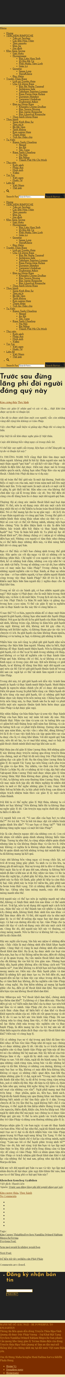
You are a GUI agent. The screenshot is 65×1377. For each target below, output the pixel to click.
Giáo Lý (23, 66)
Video (16, 173)
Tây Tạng (24, 150)
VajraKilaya (25, 74)
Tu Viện (10, 140)
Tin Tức (10, 175)
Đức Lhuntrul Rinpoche (32, 114)
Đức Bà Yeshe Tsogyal (31, 86)
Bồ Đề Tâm (19, 127)
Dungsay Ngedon (29, 96)
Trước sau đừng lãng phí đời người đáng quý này (36, 1187)
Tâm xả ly (18, 124)
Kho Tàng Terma (15, 51)
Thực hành (12, 119)
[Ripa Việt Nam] (32, 22)
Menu (3, 28)
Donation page (14, 1369)
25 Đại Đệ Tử (26, 61)
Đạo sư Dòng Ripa (23, 104)
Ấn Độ (22, 147)
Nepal (22, 145)
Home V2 (11, 1366)
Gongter (17, 69)
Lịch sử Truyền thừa (24, 81)
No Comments (8, 1196)
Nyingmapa (19, 56)
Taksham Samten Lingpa (33, 91)
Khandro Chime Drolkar (32, 107)
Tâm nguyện (20, 43)
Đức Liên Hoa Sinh (29, 58)
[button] (7, 192)
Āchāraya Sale (27, 89)
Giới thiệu (18, 53)
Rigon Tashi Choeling (25, 142)
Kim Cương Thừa (9, 1234)
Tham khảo (19, 135)
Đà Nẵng (24, 157)
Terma (14, 1238)
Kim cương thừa (22, 132)
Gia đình (17, 48)
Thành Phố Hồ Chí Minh (33, 160)
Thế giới (17, 188)
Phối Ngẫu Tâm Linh (31, 63)
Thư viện (11, 162)
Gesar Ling (25, 71)
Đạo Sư (17, 46)
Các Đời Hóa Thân (23, 41)
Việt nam (18, 178)
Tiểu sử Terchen (21, 38)
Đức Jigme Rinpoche (30, 112)
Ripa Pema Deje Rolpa (32, 94)
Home (9, 33)
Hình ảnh (18, 170)
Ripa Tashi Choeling (24, 152)
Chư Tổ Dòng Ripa (23, 84)
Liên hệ (10, 183)
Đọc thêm (18, 76)
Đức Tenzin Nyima (29, 109)
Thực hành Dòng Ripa (25, 117)
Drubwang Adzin (28, 102)
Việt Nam (18, 185)
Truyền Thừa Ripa (16, 79)
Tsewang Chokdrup (30, 99)
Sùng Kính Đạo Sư (23, 122)
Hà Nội (23, 155)
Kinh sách (18, 165)
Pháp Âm (18, 167)
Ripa (21, 1234)
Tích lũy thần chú (22, 137)
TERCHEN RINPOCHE (19, 36)
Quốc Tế (17, 180)
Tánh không (19, 129)
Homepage (12, 1372)
